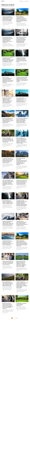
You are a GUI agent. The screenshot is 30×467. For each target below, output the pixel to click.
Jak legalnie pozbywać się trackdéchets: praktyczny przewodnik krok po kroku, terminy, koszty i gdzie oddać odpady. (21, 59)
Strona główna (26, 1)
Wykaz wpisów (21, 1)
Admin (3, 1)
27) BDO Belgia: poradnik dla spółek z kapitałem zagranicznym (21, 304)
